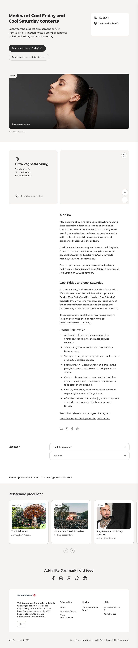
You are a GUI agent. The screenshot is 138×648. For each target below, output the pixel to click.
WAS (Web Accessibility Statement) (112, 640)
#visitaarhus (103, 418)
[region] (94, 177)
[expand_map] (124, 155)
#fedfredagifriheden (85, 418)
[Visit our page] (61, 578)
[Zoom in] (125, 192)
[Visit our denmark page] (53, 578)
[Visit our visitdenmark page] (69, 578)
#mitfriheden (67, 418)
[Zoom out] (125, 200)
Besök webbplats (107, 23)
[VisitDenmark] (26, 595)
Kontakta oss (110, 614)
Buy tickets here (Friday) (25, 48)
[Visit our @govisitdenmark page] (77, 578)
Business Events (68, 611)
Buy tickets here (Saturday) (27, 57)
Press (63, 607)
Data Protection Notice (81, 640)
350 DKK (103, 18)
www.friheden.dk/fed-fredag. (75, 322)
